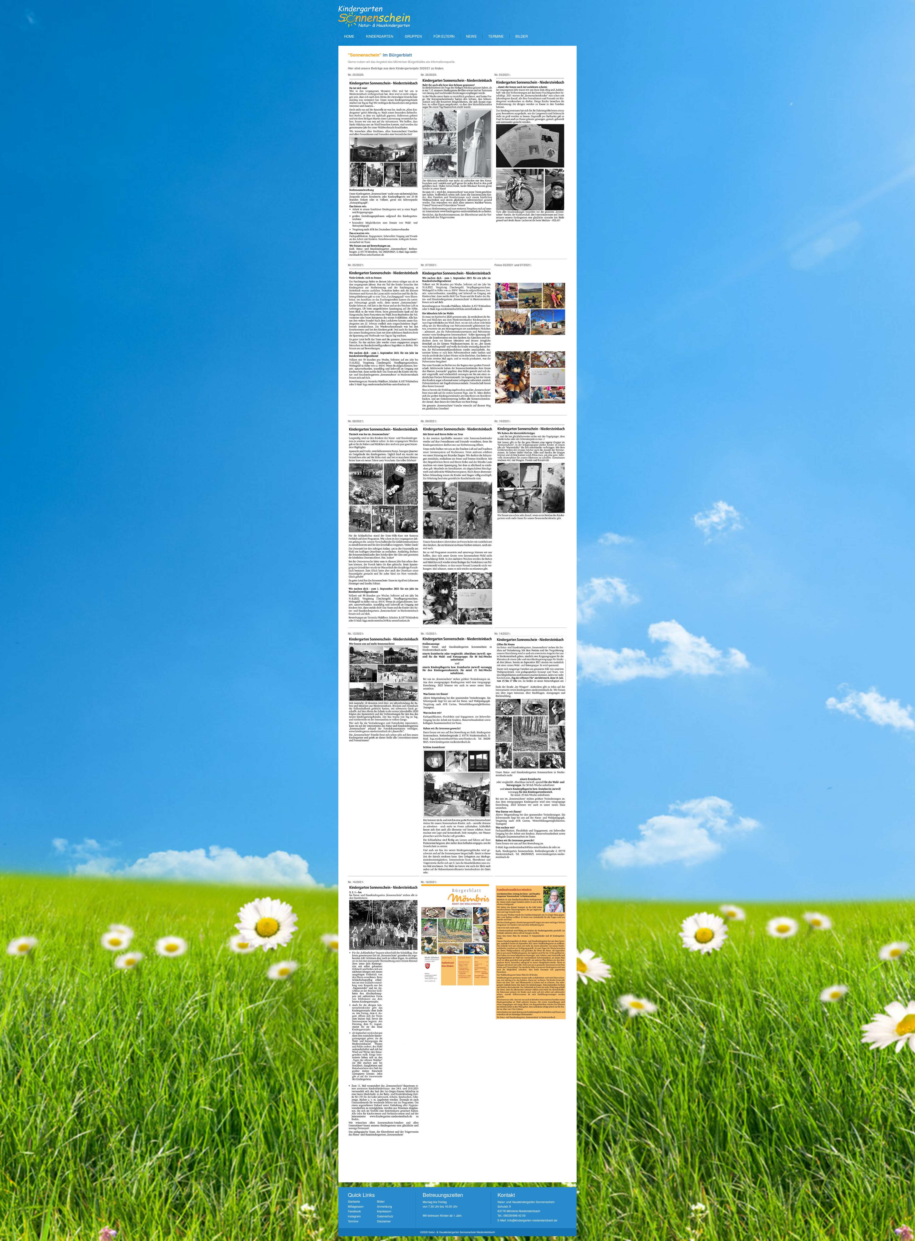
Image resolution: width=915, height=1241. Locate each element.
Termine (496, 36)
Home (349, 36)
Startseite (354, 1201)
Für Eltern (443, 36)
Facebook (354, 1211)
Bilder (521, 36)
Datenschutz (385, 1216)
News (471, 36)
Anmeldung (384, 1206)
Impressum (384, 1211)
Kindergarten (379, 36)
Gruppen (413, 36)
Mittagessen (356, 1206)
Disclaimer (384, 1221)
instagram (354, 1216)
